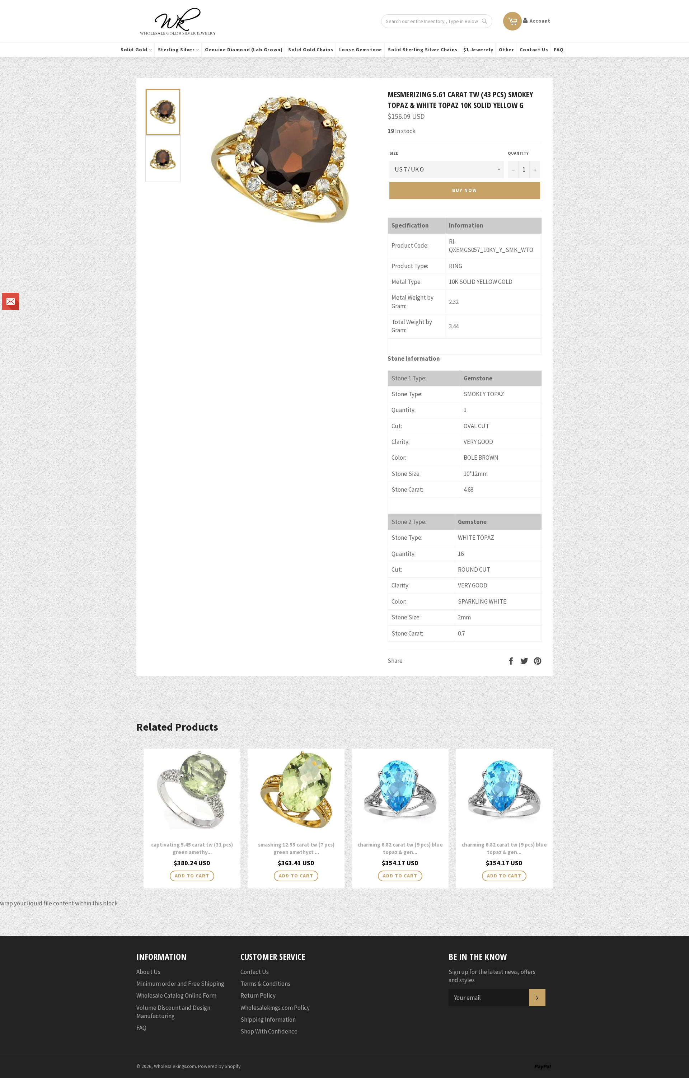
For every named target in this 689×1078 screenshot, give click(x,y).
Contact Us (534, 49)
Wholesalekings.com (175, 1066)
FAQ (558, 49)
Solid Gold (135, 49)
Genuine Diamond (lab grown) (243, 49)
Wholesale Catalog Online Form (176, 995)
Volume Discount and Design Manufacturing (173, 1012)
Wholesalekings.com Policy (275, 1008)
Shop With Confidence (268, 1031)
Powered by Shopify (219, 1066)
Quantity (518, 153)
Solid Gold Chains (310, 49)
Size (393, 153)
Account (540, 21)
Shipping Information (268, 1019)
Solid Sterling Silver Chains (423, 49)
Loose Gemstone (360, 49)
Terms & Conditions (265, 984)
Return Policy (258, 995)
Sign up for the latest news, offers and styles (492, 976)
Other (506, 49)
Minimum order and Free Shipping (180, 984)
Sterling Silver (177, 49)
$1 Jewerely (478, 49)
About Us (148, 972)
